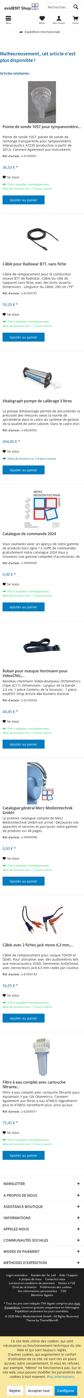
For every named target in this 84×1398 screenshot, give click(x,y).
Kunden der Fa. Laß (43, 1275)
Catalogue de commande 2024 (29, 533)
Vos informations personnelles (37, 1291)
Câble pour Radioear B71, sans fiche (34, 264)
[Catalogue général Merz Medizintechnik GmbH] (42, 783)
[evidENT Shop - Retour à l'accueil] (21, 7)
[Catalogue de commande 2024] (42, 509)
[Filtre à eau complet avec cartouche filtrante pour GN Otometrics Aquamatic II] (42, 1058)
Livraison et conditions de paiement (32, 1283)
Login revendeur (17, 1275)
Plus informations (60, 1376)
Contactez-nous (55, 1279)
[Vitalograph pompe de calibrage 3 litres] (42, 376)
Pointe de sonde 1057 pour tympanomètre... (42, 126)
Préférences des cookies (56, 1287)
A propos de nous (30, 1279)
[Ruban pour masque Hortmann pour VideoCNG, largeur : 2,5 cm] (42, 646)
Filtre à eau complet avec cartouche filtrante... (34, 1084)
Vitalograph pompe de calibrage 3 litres (37, 401)
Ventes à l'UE (66, 1283)
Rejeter (15, 1390)
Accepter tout (39, 1390)
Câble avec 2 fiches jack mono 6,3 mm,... (38, 945)
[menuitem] (75, 20)
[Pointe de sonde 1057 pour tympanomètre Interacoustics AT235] (42, 102)
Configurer (65, 1390)
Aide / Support (68, 1275)
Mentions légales (42, 1295)
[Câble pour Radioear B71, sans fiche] (42, 239)
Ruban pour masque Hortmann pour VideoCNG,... (35, 673)
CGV (63, 1291)
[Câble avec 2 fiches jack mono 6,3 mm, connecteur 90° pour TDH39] (42, 920)
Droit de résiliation (24, 1287)
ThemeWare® (49, 1320)
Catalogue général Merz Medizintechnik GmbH (38, 810)
